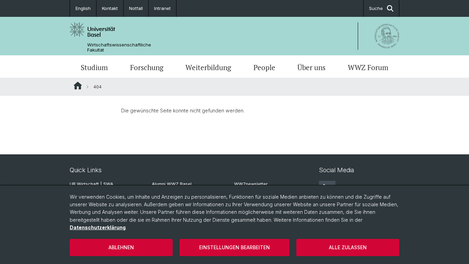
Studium (94, 67)
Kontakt (110, 8)
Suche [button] (376, 8)
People (264, 67)
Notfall (136, 8)
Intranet (162, 8)
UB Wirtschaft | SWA (91, 184)
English (83, 8)
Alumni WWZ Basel (172, 184)
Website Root (78, 85)
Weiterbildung (208, 67)
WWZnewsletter (251, 184)
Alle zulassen (348, 247)
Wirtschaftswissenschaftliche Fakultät (119, 47)
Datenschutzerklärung (98, 227)
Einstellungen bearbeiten (234, 247)
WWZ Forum (368, 67)
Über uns (311, 67)
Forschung (146, 67)
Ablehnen (121, 247)
